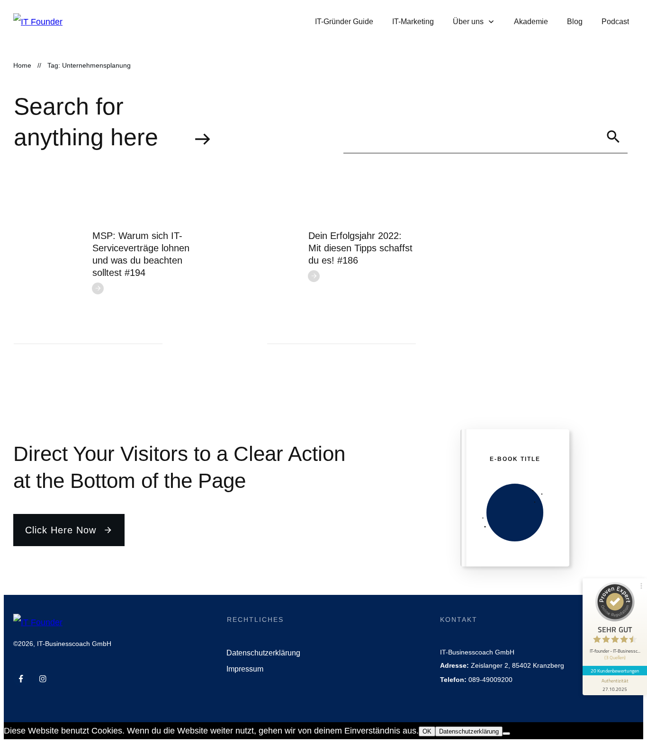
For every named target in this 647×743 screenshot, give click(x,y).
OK (426, 731)
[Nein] (506, 733)
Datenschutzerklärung (469, 731)
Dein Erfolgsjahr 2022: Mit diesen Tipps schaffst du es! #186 (360, 247)
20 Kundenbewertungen (615, 670)
